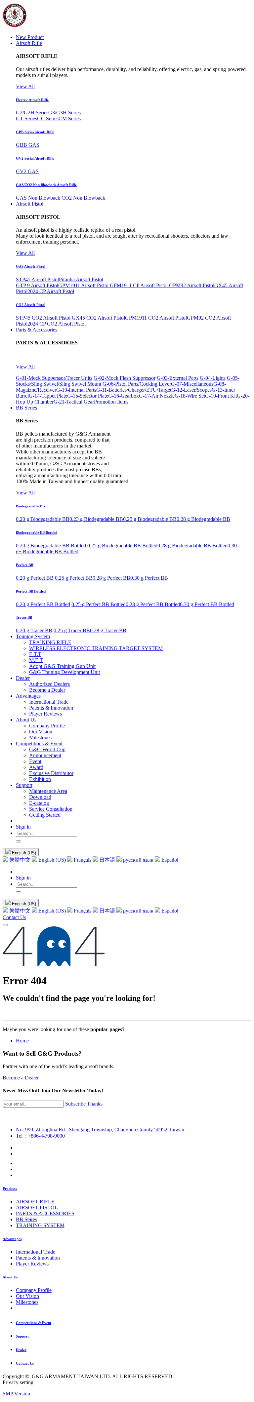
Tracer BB (24, 617)
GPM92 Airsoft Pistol (191, 285)
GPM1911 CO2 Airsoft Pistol (156, 318)
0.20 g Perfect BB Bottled (43, 604)
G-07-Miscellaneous (192, 384)
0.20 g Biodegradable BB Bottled (51, 545)
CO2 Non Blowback (83, 198)
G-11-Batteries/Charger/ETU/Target (133, 390)
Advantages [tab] (12, 1239)
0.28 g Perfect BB (111, 578)
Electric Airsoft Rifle (32, 100)
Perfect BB (24, 565)
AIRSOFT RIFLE (35, 1201)
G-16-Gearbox (123, 396)
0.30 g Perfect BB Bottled (207, 604)
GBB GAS (27, 145)
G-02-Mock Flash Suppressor (124, 378)
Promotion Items (111, 402)
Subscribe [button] (75, 1104)
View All (25, 86)
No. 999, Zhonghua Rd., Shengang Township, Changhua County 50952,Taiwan (100, 1129)
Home (22, 1040)
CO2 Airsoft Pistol (30, 305)
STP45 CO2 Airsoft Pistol (43, 318)
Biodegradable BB (30, 506)
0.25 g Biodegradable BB (150, 519)
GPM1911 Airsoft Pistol (84, 285)
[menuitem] (30, 37)
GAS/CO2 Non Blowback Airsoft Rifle (46, 185)
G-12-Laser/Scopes (191, 390)
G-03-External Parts (177, 378)
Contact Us (14, 917)
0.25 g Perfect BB (74, 578)
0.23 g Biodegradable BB (96, 519)
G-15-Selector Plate (87, 396)
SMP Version (16, 1393)
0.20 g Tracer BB (34, 630)
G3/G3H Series (64, 112)
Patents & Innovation (38, 1258)
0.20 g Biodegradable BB (42, 519)
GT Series (26, 118)
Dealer (21, 1350)
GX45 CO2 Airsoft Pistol (98, 318)
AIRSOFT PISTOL (37, 1207)
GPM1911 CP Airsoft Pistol (139, 285)
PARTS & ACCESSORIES (45, 1213)
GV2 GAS (27, 171)
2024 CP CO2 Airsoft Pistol (56, 324)
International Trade (35, 1252)
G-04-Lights (213, 378)
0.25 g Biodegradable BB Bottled (122, 545)
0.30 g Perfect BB (149, 578)
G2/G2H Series (32, 112)
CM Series (70, 118)
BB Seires (26, 1219)
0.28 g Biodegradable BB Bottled (192, 545)
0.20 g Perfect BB (35, 578)
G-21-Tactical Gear (74, 402)
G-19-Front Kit (221, 396)
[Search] (18, 841)
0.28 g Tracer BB (108, 630)
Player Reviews (32, 1263)
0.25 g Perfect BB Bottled (98, 604)
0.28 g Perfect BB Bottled (153, 604)
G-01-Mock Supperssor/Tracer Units (54, 378)
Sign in (23, 827)
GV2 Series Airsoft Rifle (35, 158)
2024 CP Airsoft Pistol (50, 291)
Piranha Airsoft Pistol (81, 279)
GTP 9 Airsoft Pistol (37, 285)
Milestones (27, 1302)
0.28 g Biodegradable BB (203, 519)
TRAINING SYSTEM (40, 1225)
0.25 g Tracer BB (72, 630)
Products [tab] (10, 1188)
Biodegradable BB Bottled (36, 532)
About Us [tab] (10, 1277)
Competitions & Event (33, 1323)
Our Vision (27, 1296)
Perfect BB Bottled (31, 591)
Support (22, 1336)
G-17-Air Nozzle (157, 396)
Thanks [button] (95, 1104)
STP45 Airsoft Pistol (37, 279)
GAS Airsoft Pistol (30, 266)
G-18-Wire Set (190, 396)
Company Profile (34, 1290)
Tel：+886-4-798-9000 (40, 1136)
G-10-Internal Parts (76, 390)
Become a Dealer (21, 1077)
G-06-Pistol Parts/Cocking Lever (137, 384)
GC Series (48, 118)
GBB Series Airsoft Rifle (35, 132)
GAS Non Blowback (38, 198)
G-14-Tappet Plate (48, 396)
